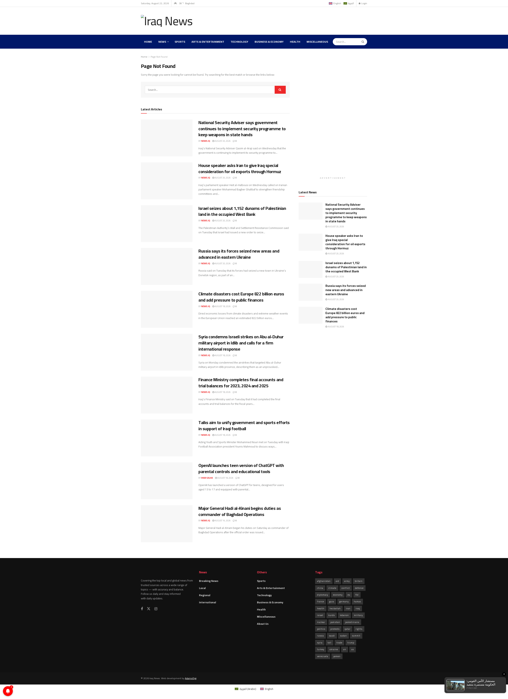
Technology (239, 41)
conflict (346, 588)
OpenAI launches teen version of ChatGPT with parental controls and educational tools (241, 468)
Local (202, 588)
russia (320, 636)
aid (337, 581)
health (320, 608)
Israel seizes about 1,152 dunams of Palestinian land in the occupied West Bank (242, 211)
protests (335, 629)
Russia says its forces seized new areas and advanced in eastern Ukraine (238, 254)
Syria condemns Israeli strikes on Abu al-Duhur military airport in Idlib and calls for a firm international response (241, 343)
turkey (320, 649)
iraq (358, 608)
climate (332, 588)
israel (320, 615)
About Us (262, 623)
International (207, 602)
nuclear (321, 622)
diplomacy (322, 595)
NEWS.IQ (205, 141)
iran (348, 608)
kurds (331, 615)
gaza (331, 602)
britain (359, 581)
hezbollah (335, 608)
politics (321, 629)
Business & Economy (269, 41)
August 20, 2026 (222, 141)
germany (344, 602)
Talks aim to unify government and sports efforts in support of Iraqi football (244, 425)
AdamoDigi (190, 678)
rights (359, 629)
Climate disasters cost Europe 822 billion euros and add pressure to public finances (241, 297)
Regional (204, 595)
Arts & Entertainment (207, 41)
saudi (332, 636)
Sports (180, 41)
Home (148, 41)
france (320, 602)
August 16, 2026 (222, 521)
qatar (347, 629)
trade (339, 643)
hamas (357, 602)
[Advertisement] (295, 20)
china (320, 588)
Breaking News (208, 580)
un (344, 649)
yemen (337, 656)
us (352, 649)
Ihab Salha (207, 478)
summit (356, 636)
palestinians (352, 622)
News (162, 41)
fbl (357, 595)
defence (359, 588)
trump (350, 643)
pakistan (335, 622)
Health (295, 41)
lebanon (344, 615)
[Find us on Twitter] (148, 608)
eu (349, 595)
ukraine (333, 649)
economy (338, 595)
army (347, 581)
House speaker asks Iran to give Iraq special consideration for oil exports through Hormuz (239, 168)
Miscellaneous (317, 41)
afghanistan (324, 581)
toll (329, 643)
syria (319, 643)
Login (364, 3)
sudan (343, 636)
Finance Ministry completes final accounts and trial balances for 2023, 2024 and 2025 (240, 382)
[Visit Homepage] (167, 21)
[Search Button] (363, 41)
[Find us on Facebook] (142, 609)
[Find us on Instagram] (155, 609)
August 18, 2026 (222, 306)
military (358, 615)
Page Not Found (159, 56)
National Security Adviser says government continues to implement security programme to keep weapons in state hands (242, 128)
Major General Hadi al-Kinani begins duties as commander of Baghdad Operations (239, 511)
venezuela (322, 656)
